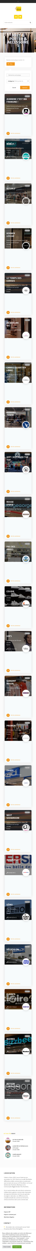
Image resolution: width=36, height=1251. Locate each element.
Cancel (14, 88)
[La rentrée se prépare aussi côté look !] (8, 1148)
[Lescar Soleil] (18, 9)
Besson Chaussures (13, 1085)
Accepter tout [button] (16, 1247)
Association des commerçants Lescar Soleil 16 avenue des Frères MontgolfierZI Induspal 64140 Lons (17, 1229)
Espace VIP (7, 1212)
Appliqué (24, 88)
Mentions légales (9, 1217)
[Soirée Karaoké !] (8, 1155)
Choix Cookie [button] (6, 1247)
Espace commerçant (10, 1214)
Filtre (11, 64)
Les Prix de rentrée (18, 1139)
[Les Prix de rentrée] (8, 1140)
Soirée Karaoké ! (17, 1154)
